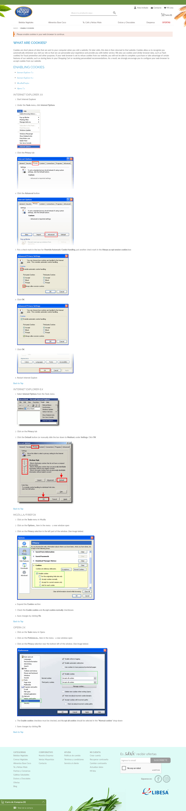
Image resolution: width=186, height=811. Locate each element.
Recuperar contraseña (99, 759)
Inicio (15, 28)
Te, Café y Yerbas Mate (92, 22)
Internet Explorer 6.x (25, 77)
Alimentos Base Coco (57, 22)
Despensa (151, 22)
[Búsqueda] (114, 13)
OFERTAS (166, 22)
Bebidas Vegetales (26, 22)
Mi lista (93, 771)
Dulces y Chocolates (126, 22)
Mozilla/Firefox (23, 83)
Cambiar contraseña (98, 763)
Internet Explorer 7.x (25, 72)
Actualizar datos (96, 767)
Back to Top (18, 383)
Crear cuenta (95, 755)
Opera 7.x (21, 88)
